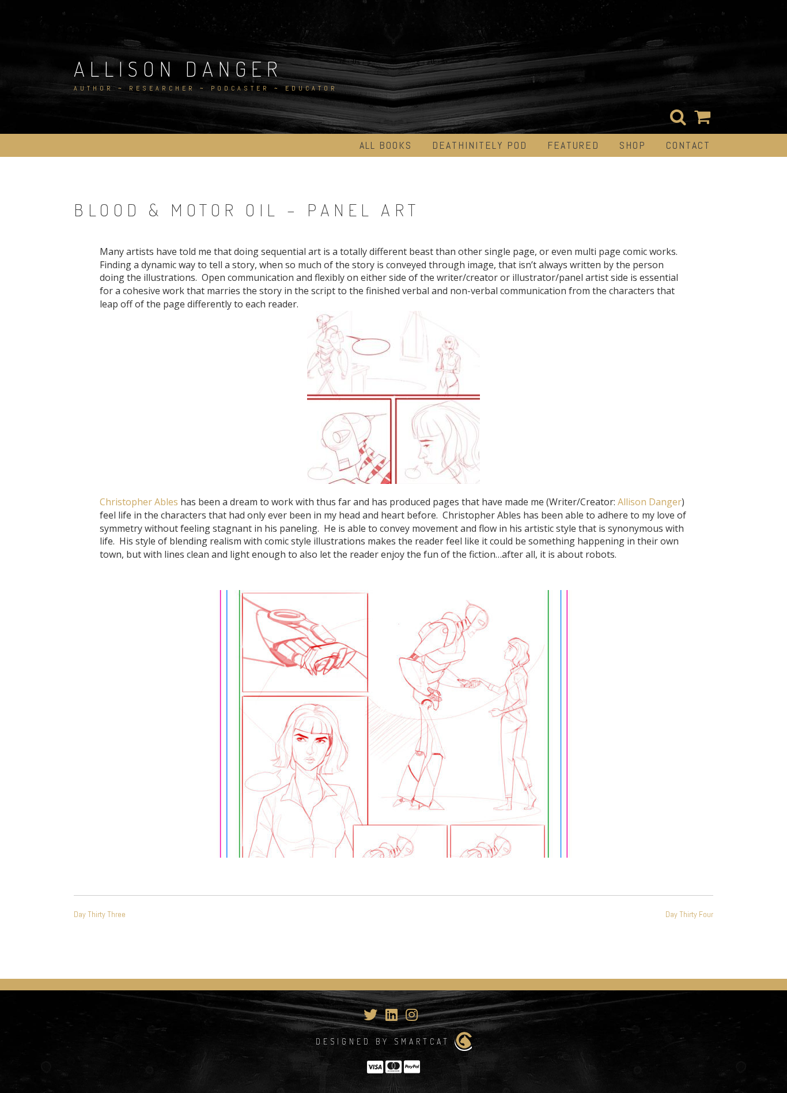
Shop (632, 145)
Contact (688, 145)
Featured (573, 145)
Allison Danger (178, 68)
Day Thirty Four (689, 914)
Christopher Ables (139, 501)
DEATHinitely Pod (479, 145)
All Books (386, 145)
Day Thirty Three (100, 914)
